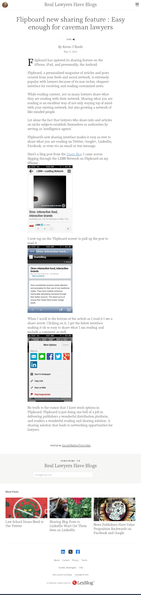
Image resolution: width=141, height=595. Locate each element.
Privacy (75, 560)
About (56, 560)
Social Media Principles (76, 445)
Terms (84, 560)
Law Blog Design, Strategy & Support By (58, 583)
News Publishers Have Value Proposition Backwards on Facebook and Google (114, 529)
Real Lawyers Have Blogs (70, 5)
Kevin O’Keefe (73, 47)
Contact (65, 560)
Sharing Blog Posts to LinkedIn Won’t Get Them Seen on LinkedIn (68, 526)
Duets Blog (74, 154)
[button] (137, 5)
